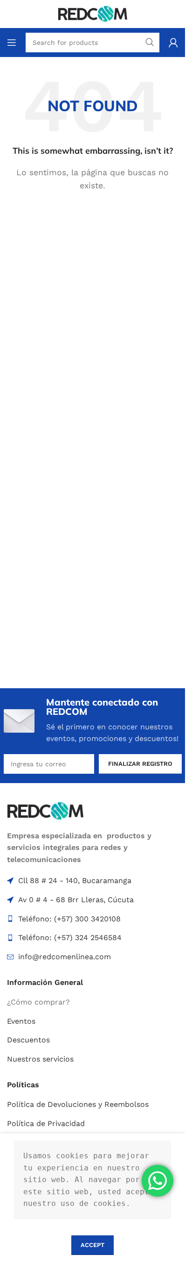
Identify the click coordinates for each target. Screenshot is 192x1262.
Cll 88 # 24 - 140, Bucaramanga (74, 880)
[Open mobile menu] (11, 42)
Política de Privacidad (46, 1123)
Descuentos (28, 1039)
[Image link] (45, 810)
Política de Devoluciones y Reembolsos (78, 1104)
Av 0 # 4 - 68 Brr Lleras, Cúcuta (76, 899)
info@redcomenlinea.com (64, 956)
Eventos (21, 1021)
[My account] (173, 42)
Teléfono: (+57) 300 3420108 (69, 918)
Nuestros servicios (40, 1059)
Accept (92, 1244)
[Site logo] (93, 13)
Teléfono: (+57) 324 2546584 (70, 937)
